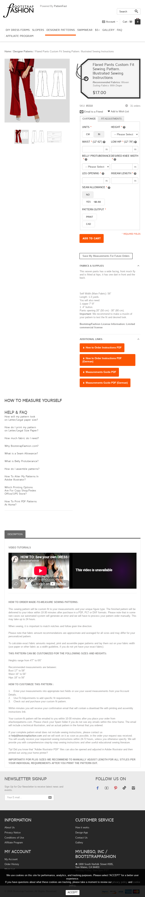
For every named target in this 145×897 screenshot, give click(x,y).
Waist (92, 141)
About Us (10, 827)
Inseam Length (122, 173)
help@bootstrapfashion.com (26, 735)
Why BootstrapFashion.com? (22, 445)
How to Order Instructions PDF (103, 347)
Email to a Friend (93, 111)
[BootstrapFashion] (18, 10)
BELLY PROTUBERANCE (96, 157)
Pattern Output (94, 209)
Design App (81, 832)
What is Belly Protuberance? (22, 461)
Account (110, 21)
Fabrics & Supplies (92, 266)
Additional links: (91, 339)
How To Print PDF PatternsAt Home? (21, 503)
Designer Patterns (60, 29)
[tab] (89, 119)
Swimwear (85, 29)
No (87, 194)
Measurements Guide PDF (100, 372)
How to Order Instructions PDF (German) (102, 360)
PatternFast (60, 6)
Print (89, 217)
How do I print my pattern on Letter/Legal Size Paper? (21, 429)
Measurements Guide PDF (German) (106, 382)
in (99, 134)
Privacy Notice (13, 832)
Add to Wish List (120, 111)
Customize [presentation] (89, 118)
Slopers (38, 29)
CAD (88, 224)
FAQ (119, 29)
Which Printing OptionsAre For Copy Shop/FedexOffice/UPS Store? (20, 490)
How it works (82, 827)
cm (88, 134)
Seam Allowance (94, 187)
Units (86, 127)
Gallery (108, 29)
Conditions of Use (14, 837)
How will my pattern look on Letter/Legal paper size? (21, 418)
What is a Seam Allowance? (21, 453)
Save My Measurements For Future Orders (106, 256)
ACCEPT (73, 892)
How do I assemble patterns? (22, 468)
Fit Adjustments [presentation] (111, 118)
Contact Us (81, 837)
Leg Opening (91, 173)
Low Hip (122, 141)
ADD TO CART (92, 238)
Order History (12, 864)
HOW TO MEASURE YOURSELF (33, 400)
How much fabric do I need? (22, 438)
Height (116, 127)
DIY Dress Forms (18, 29)
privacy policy (119, 882)
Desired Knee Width (124, 157)
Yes (93, 202)
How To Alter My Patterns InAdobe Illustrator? (22, 478)
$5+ (97, 29)
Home (8, 51)
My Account (11, 859)
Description (15, 534)
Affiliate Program (19, 35)
